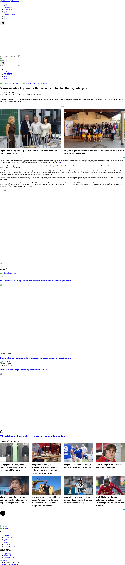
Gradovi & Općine (9, 15)
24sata (59, 162)
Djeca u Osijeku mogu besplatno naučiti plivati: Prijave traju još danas (35, 280)
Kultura (6, 11)
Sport (5, 13)
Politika (6, 6)
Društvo (6, 4)
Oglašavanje (8, 554)
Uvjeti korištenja (9, 557)
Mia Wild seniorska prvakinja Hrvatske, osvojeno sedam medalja (33, 436)
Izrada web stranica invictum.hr (9, 564)
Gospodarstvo (8, 7)
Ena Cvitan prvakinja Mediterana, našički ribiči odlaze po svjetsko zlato (36, 358)
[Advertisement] (62, 39)
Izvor (1, 93)
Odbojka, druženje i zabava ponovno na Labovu (24, 369)
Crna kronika (8, 9)
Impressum (7, 555)
